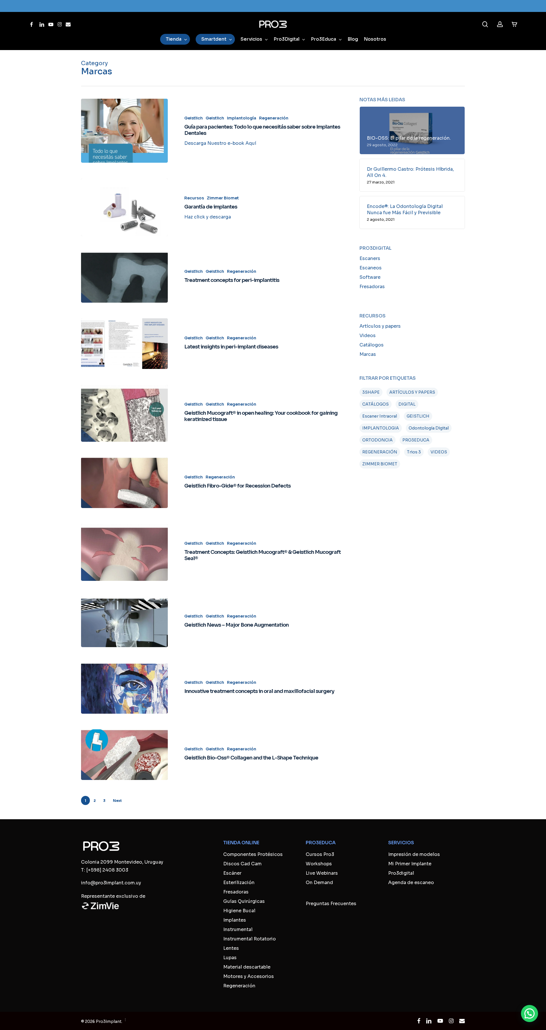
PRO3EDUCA (415, 440)
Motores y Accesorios (248, 976)
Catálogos (371, 345)
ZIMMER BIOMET (379, 464)
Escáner (232, 873)
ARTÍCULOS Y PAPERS (412, 392)
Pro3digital (401, 873)
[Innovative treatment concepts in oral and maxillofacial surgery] (124, 688)
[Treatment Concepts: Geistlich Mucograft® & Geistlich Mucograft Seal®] (124, 552)
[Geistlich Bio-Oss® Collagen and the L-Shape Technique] (124, 754)
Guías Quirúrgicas (244, 901)
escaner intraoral (379, 416)
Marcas (367, 354)
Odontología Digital (429, 428)
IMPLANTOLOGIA (380, 428)
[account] (500, 24)
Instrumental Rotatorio (249, 939)
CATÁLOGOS (375, 404)
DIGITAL (406, 404)
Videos (367, 335)
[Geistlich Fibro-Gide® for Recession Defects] (124, 482)
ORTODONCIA (377, 440)
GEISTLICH (418, 416)
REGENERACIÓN (379, 452)
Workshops (319, 864)
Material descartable (246, 967)
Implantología (241, 118)
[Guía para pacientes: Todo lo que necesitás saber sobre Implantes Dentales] (124, 131)
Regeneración (273, 118)
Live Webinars (322, 873)
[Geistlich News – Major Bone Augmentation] (124, 621)
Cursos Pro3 (320, 854)
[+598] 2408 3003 (107, 870)
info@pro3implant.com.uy (111, 883)
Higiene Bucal (239, 911)
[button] (529, 1013)
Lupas (230, 958)
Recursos (194, 198)
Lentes (231, 948)
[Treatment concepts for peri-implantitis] (124, 277)
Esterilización (239, 882)
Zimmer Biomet (223, 198)
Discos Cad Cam (242, 864)
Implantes (234, 920)
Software (369, 277)
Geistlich (193, 118)
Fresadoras (372, 287)
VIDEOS (439, 452)
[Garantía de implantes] (124, 207)
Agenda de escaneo (411, 882)
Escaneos (370, 268)
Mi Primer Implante (409, 864)
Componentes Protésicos (253, 854)
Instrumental (238, 929)
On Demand (319, 882)
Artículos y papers (380, 326)
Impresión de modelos (414, 854)
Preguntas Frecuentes (331, 904)
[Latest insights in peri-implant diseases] (124, 343)
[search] (485, 24)
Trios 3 (414, 452)
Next (117, 800)
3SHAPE (371, 392)
